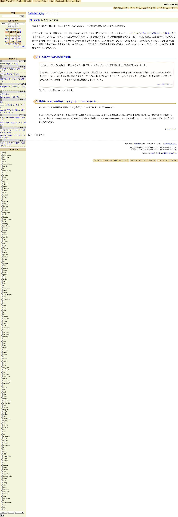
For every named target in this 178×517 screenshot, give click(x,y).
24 (20, 41)
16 (18, 39)
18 (6, 41)
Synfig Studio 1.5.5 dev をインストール (13, 88)
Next (19, 29)
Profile (19, 1)
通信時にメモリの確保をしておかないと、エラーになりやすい (68, 101)
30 (18, 44)
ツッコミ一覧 (163, 8)
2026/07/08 (22, 115)
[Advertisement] (130, 169)
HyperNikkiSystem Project (168, 153)
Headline (108, 160)
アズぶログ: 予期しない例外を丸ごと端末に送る (153, 33)
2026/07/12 (22, 76)
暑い (2, 102)
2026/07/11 (22, 84)
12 (8, 39)
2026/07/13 (22, 66)
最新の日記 (118, 8)
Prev (7, 29)
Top (2, 1)
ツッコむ (170, 129)
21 (13, 41)
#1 (30, 19)
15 (15, 39)
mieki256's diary (171, 4)
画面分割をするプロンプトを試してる (13, 80)
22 (15, 41)
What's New (10, 1)
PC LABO (27, 1)
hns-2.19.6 (154, 153)
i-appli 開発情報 (163, 84)
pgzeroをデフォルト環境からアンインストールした (12, 111)
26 (8, 44)
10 (20, 37)
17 (20, 39)
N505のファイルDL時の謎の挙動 (54, 57)
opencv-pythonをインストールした (12, 106)
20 (11, 41)
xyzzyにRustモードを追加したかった (12, 119)
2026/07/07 (22, 128)
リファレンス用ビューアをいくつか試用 (13, 70)
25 (6, 44)
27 (11, 44)
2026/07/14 (22, 61)
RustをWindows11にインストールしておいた (12, 136)
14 (13, 39)
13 (11, 39)
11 (6, 39)
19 (8, 41)
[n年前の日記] (52, 13)
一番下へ (173, 8)
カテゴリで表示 (20, 46)
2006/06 (13, 29)
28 (13, 44)
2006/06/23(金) (36, 13)
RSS (126, 8)
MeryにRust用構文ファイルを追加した (13, 124)
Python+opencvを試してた (10, 97)
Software (37, 1)
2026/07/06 (22, 140)
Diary (78, 1)
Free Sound (60, 1)
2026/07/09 (22, 100)
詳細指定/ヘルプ (170, 144)
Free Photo (70, 1)
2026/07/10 (22, 92)
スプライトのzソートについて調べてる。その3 (12, 144)
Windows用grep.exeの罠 (9, 64)
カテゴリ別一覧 (149, 8)
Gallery (44, 1)
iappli (36, 19)
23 (18, 41)
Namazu (137, 144)
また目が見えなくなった (9, 74)
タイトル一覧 (136, 8)
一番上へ (173, 160)
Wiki (51, 1)
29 (15, 44)
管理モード (98, 160)
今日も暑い (4, 94)
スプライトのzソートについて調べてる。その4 (12, 131)
